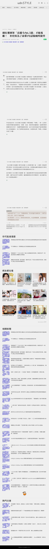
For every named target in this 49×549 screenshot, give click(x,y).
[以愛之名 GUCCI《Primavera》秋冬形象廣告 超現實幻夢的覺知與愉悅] (6, 447)
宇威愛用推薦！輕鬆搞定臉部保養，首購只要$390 (9, 300)
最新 (3, 7)
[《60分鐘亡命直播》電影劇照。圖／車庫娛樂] (24, 56)
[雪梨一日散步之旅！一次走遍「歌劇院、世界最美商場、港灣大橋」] (6, 373)
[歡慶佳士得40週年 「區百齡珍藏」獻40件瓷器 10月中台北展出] (6, 427)
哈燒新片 (15, 29)
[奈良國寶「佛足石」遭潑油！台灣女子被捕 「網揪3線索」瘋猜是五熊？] (6, 505)
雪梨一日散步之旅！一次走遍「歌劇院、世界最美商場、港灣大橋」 (28, 372)
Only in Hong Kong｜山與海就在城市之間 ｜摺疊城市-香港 (24, 301)
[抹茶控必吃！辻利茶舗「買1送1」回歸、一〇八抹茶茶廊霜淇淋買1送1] (6, 420)
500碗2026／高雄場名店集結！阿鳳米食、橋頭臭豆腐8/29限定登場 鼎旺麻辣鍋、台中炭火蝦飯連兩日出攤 (28, 452)
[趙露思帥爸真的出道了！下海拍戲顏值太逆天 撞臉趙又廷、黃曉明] (6, 512)
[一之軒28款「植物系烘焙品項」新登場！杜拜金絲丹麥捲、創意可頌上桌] (6, 407)
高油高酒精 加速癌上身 (8, 315)
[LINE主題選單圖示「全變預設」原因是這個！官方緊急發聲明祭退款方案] (6, 387)
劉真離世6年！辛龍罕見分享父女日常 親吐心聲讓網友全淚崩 (26, 530)
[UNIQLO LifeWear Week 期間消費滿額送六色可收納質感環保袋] (6, 460)
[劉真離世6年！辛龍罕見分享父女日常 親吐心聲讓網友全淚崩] (6, 532)
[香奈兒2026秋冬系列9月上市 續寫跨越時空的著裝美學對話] (6, 413)
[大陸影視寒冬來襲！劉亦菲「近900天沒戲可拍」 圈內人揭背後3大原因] (6, 519)
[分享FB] (3, 75)
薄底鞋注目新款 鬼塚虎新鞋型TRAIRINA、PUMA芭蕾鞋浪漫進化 (24, 284)
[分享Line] (3, 80)
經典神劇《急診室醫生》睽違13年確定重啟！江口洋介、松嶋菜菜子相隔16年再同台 (39, 317)
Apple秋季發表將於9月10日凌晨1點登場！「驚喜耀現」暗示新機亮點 (28, 398)
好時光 (29, 7)
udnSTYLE (4, 29)
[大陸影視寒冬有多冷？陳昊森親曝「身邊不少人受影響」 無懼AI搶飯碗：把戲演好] (6, 433)
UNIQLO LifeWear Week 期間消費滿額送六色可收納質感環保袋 (27, 458)
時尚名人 (9, 7)
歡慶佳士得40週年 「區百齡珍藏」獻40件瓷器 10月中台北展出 (27, 425)
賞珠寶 (35, 7)
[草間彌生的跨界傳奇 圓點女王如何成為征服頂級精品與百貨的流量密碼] (6, 241)
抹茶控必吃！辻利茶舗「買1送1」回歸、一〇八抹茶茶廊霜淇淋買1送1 (29, 418)
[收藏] (3, 84)
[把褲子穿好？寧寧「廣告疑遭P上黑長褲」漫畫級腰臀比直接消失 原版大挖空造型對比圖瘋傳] (6, 380)
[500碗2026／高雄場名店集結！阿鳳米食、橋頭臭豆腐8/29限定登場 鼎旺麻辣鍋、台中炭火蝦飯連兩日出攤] (6, 453)
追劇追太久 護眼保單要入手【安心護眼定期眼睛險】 (40, 300)
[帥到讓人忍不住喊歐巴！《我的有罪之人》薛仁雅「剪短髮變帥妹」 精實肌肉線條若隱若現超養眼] (6, 367)
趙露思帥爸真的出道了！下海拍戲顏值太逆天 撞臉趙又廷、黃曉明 (27, 510)
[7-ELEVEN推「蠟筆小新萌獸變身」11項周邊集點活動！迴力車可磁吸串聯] (6, 473)
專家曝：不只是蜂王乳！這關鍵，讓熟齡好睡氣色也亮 (9, 283)
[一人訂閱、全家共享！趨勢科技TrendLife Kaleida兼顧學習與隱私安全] (6, 480)
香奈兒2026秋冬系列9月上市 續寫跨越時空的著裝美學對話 (26, 412)
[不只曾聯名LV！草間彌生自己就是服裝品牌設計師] (6, 248)
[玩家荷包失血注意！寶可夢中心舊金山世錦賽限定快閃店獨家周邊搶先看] (6, 393)
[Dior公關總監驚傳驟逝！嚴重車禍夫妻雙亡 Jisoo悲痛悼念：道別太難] (6, 539)
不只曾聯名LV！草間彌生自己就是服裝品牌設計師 (23, 246)
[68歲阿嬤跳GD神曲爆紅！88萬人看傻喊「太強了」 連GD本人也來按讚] (6, 525)
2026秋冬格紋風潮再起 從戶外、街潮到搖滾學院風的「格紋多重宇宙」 (29, 438)
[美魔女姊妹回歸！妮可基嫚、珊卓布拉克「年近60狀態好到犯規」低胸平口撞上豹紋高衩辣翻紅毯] (6, 261)
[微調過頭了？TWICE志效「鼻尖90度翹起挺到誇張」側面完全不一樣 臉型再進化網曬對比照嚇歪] (6, 254)
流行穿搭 (16, 7)
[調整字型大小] (3, 88)
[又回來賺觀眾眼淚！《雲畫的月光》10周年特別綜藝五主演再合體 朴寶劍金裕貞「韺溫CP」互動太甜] (6, 486)
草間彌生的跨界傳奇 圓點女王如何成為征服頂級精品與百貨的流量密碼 (28, 240)
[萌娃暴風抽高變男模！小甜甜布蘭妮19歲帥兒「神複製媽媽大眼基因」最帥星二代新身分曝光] (6, 360)
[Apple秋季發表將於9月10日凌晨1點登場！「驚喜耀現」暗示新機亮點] (6, 400)
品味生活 (41, 7)
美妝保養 (23, 7)
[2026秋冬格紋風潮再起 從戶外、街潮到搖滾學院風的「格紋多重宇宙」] (6, 440)
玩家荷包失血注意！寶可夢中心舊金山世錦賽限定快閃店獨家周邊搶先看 (24, 317)
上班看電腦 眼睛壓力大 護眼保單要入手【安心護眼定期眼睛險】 (39, 284)
